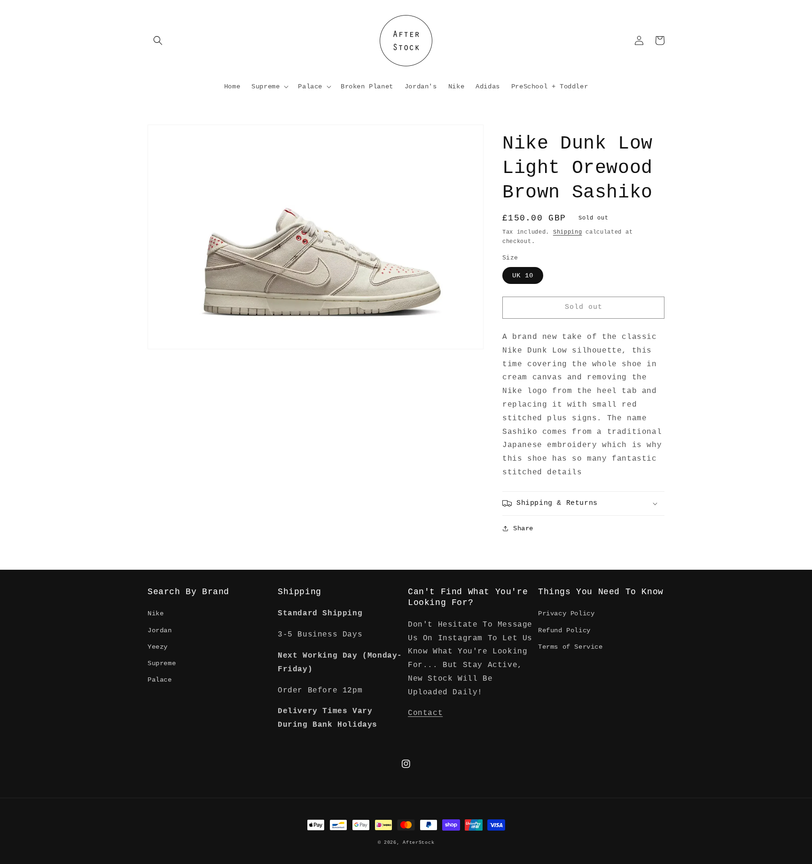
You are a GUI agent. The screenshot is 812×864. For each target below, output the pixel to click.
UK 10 (522, 275)
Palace (160, 679)
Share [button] (523, 528)
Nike (156, 613)
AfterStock (418, 842)
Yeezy (158, 647)
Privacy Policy (566, 613)
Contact (425, 713)
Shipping (567, 232)
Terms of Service (570, 647)
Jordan (160, 630)
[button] (158, 40)
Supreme (162, 663)
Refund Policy (564, 630)
